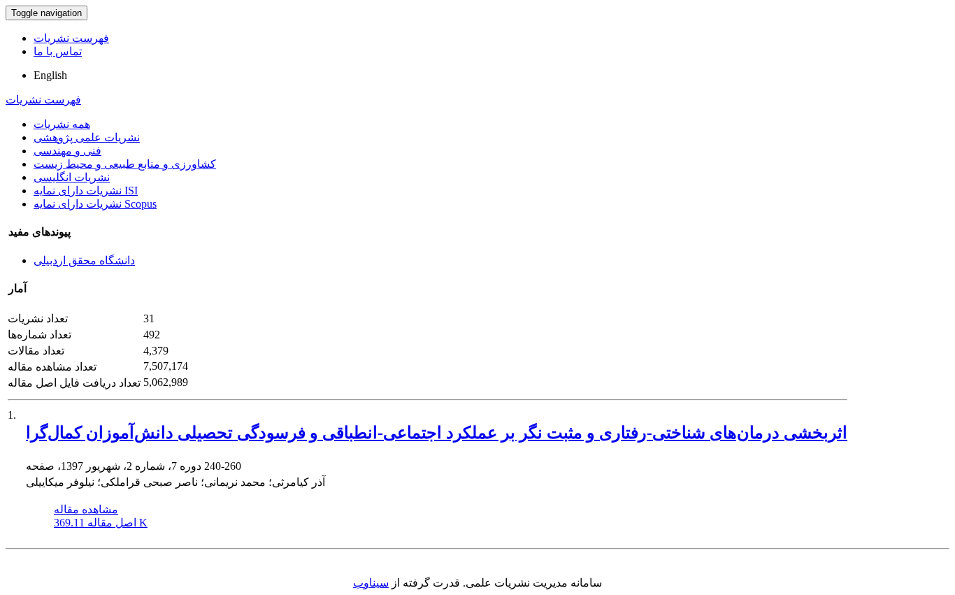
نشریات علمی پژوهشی (87, 137)
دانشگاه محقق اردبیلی (84, 260)
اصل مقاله (101, 523)
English (50, 75)
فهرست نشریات (71, 38)
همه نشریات (62, 124)
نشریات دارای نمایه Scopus (95, 204)
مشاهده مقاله (86, 509)
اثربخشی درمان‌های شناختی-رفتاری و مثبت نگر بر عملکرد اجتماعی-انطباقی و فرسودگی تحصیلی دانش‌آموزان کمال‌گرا (436, 433)
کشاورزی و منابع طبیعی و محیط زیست (125, 164)
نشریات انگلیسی (72, 177)
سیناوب (371, 583)
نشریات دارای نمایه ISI (86, 190)
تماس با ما (58, 51)
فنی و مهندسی (67, 151)
